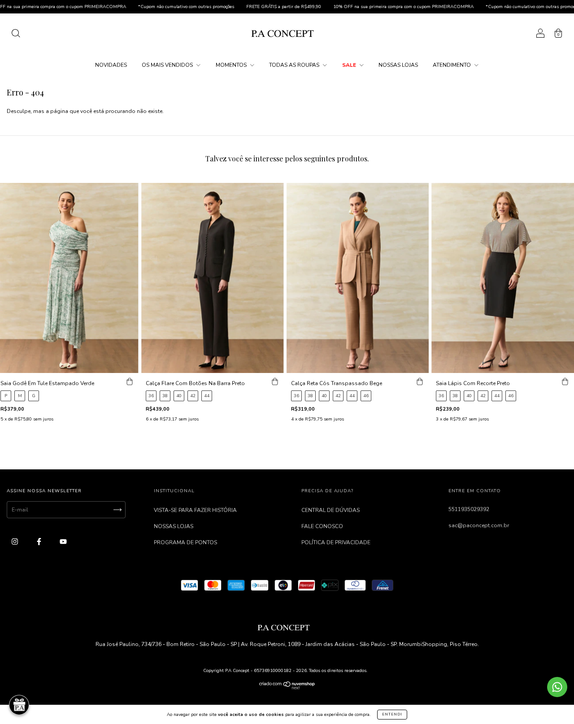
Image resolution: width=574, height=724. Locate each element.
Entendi (392, 714)
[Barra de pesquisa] (15, 35)
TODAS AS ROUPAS (295, 65)
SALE (349, 65)
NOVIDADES (111, 65)
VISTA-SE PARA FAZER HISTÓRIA (195, 510)
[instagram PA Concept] (15, 541)
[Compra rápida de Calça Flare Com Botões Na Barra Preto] (275, 382)
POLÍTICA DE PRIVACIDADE (335, 542)
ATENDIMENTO (452, 65)
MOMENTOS (232, 65)
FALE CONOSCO (322, 526)
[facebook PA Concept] (39, 541)
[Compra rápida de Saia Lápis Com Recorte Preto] (565, 382)
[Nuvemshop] (287, 687)
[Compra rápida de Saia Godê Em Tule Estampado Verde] (130, 382)
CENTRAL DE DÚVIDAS (330, 510)
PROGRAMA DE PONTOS (185, 542)
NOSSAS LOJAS (398, 65)
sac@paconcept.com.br (478, 525)
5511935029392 (468, 509)
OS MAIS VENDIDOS (168, 65)
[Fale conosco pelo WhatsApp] (557, 687)
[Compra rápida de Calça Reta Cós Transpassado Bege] (420, 382)
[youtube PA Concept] (63, 541)
